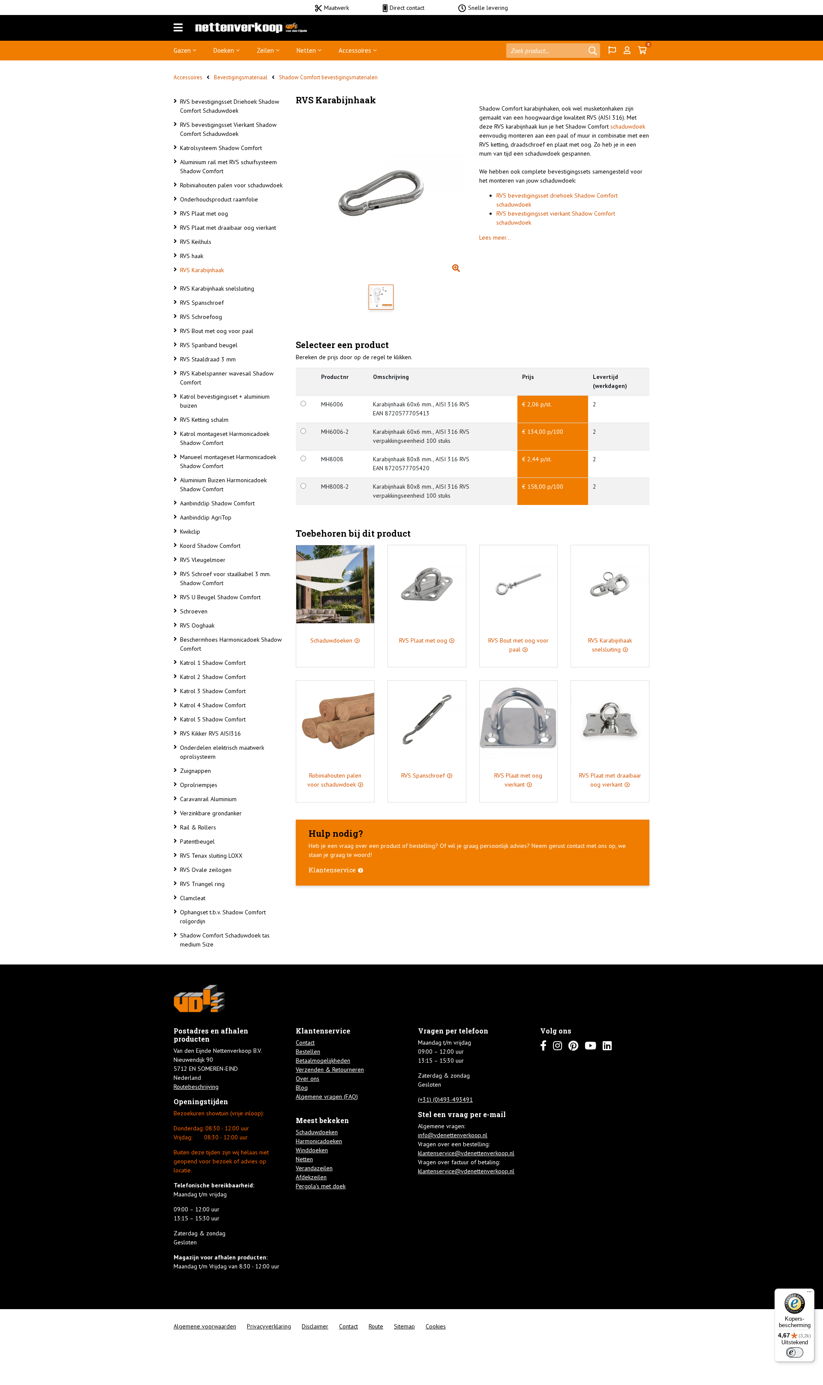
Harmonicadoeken (319, 1141)
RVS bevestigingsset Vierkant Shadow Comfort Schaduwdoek (228, 129)
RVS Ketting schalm (204, 420)
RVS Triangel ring (202, 884)
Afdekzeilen (311, 1177)
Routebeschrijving (196, 1087)
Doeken (223, 50)
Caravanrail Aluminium (208, 799)
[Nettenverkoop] (251, 28)
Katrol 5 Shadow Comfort (213, 719)
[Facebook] (543, 1045)
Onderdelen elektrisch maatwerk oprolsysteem (222, 752)
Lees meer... (495, 237)
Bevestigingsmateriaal (240, 77)
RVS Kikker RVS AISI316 (210, 733)
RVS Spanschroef (202, 302)
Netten (306, 50)
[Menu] (178, 27)
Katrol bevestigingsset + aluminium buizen (225, 401)
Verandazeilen (314, 1168)
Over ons (307, 1078)
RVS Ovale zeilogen (205, 870)
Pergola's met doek (320, 1186)
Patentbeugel (197, 841)
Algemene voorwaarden (205, 1326)
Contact (305, 1042)
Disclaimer (315, 1326)
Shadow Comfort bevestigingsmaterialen (328, 77)
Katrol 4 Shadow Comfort (213, 705)
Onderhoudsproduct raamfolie (219, 199)
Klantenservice (332, 870)
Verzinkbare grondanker (211, 813)
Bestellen (308, 1051)
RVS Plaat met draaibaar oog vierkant (228, 227)
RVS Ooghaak (197, 625)
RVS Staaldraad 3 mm (208, 359)
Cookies (436, 1326)
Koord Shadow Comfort (210, 546)
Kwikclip (190, 531)
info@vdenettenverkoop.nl (452, 1135)
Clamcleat (192, 898)
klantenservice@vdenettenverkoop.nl (466, 1153)
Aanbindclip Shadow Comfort (217, 503)
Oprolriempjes (198, 785)
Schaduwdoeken (317, 1132)
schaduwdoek (627, 126)
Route (376, 1326)
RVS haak (191, 256)
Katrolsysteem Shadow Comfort (221, 148)
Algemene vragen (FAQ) (327, 1096)
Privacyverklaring (269, 1326)
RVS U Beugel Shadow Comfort (220, 597)
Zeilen (265, 50)
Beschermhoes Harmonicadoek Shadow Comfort (231, 644)
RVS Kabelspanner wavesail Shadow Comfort (226, 378)
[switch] (794, 1352)
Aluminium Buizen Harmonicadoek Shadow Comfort (223, 484)
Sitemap (404, 1326)
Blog (302, 1087)
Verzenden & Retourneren (330, 1069)
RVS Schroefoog (201, 317)
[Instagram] (557, 1045)
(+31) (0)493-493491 (445, 1099)
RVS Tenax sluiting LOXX (211, 855)
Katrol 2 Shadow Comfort (213, 677)
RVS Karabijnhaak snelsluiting (217, 288)
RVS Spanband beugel (208, 345)
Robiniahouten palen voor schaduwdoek (231, 185)
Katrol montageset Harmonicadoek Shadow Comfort (224, 438)
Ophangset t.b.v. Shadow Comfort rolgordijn (223, 916)
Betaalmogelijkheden (323, 1060)
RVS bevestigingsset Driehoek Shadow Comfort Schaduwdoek (229, 106)
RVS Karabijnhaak (202, 270)
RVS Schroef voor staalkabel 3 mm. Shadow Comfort (225, 578)
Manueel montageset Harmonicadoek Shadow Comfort (228, 461)
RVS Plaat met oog (204, 213)
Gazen (182, 50)
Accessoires (355, 50)
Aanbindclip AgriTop (205, 517)
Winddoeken (312, 1150)
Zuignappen (195, 771)
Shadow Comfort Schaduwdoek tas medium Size (225, 939)
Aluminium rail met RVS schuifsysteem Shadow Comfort (228, 166)
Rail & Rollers (198, 827)
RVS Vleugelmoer (202, 560)
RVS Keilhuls (195, 242)
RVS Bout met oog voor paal (216, 331)
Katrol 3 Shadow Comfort (213, 691)
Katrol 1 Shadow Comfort (213, 663)
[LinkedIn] (607, 1045)
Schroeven (193, 611)
